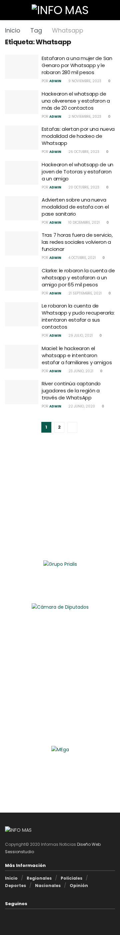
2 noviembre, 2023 (84, 116)
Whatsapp (67, 30)
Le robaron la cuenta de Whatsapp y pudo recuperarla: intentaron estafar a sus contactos (78, 316)
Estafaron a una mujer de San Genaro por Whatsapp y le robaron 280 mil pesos (77, 65)
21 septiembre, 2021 (84, 293)
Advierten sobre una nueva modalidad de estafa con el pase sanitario (75, 206)
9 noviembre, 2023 (84, 81)
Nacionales (48, 885)
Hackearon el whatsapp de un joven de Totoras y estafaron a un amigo (77, 171)
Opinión (79, 885)
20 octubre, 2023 (83, 187)
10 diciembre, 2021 (83, 222)
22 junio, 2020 (81, 406)
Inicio (12, 30)
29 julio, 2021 (80, 335)
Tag (36, 30)
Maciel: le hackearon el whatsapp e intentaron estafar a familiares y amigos (77, 355)
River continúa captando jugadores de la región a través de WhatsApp (71, 390)
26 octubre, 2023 (83, 151)
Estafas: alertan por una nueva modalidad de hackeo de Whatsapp (78, 136)
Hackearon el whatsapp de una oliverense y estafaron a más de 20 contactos (76, 100)
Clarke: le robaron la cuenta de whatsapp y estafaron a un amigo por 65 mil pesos (78, 277)
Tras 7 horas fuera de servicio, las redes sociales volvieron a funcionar (77, 242)
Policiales (71, 878)
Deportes (15, 885)
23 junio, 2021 (80, 371)
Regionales (39, 878)
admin (55, 81)
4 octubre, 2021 (81, 257)
